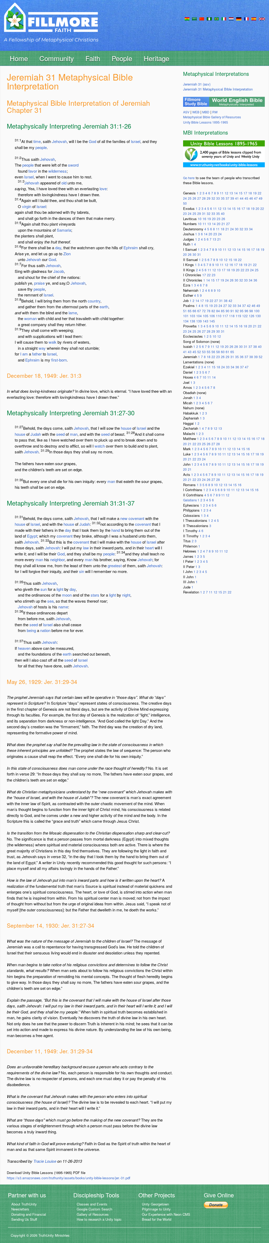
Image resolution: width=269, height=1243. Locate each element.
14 (236, 193)
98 (251, 311)
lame (73, 312)
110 (218, 316)
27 (199, 198)
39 (232, 198)
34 (251, 229)
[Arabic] (194, 18)
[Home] (51, 22)
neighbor (57, 559)
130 (258, 316)
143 (205, 321)
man (73, 434)
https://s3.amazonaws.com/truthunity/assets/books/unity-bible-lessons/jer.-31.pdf (68, 1177)
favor (32, 171)
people (41, 147)
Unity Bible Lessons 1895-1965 (205, 122)
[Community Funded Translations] (262, 18)
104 (199, 316)
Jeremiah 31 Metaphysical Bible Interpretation (218, 89)
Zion (67, 253)
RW (215, 112)
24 (185, 198)
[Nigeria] (209, 18)
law (86, 547)
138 (192, 321)
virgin (26, 206)
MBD (205, 112)
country (94, 301)
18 (250, 193)
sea (50, 601)
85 (223, 311)
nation (45, 630)
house (126, 428)
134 (186, 321)
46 (251, 198)
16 (238, 208)
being (31, 630)
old (63, 182)
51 (185, 311)
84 (218, 311)
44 (242, 198)
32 (213, 198)
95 (242, 311)
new (123, 518)
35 (223, 198)
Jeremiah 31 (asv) (196, 84)
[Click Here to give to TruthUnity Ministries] (216, 1204)
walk (52, 342)
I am (24, 354)
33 (218, 198)
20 (257, 208)
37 (227, 198)
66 (194, 311)
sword (73, 165)
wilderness (57, 171)
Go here (189, 178)
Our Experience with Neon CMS (166, 1214)
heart (149, 547)
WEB (195, 112)
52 (199, 351)
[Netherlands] (231, 18)
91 (232, 311)
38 (225, 300)
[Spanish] (253, 18)
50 (185, 203)
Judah (35, 434)
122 (245, 316)
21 (223, 223)
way (42, 348)
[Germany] (238, 18)
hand (115, 530)
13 (231, 193)
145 (212, 321)
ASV (186, 112)
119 (238, 316)
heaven (24, 648)
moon (67, 595)
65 (190, 311)
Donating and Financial (28, 1214)
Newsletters (20, 1209)
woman (30, 318)
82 (213, 311)
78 (208, 311)
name (63, 606)
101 (186, 316)
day (58, 247)
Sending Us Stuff (24, 1219)
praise (39, 283)
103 (192, 316)
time (37, 141)
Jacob (58, 271)
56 (213, 351)
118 (232, 316)
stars (95, 595)
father (37, 354)
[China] (201, 18)
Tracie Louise (44, 1161)
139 (199, 321)
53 (204, 351)
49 (260, 198)
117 (225, 316)
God (92, 141)
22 (259, 193)
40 (223, 213)
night (126, 595)
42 (230, 300)
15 (240, 193)
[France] (246, 18)
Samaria (64, 230)
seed (60, 434)
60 (223, 351)
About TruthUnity (24, 1204)
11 (222, 193)
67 (199, 311)
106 (212, 316)
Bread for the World (156, 1219)
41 (237, 198)
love (103, 188)
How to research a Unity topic (99, 1219)
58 (218, 351)
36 (255, 280)
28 (204, 198)
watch (100, 446)
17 (245, 193)
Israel (135, 141)
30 (237, 229)
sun (43, 589)
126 (251, 316)
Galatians (190, 500)
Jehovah (59, 141)
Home (19, 58)
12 (226, 193)
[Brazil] (216, 18)
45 (246, 198)
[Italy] (223, 18)
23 (185, 213)
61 (227, 351)
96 (246, 311)
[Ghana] (187, 18)
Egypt (32, 536)
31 (204, 213)
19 (255, 193)
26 (194, 198)
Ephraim (130, 247)
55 (208, 351)
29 (208, 198)
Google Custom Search (94, 1209)
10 (199, 218)
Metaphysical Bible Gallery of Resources (212, 117)
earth (104, 306)
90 (227, 311)
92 (237, 311)
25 (190, 198)
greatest (115, 565)
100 (257, 311)
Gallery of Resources (93, 1214)
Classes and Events (92, 1204)
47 (256, 198)
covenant (136, 518)
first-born (59, 360)
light (59, 589)
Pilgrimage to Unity (156, 1209)
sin (81, 571)
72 (204, 311)
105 (205, 316)
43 (190, 351)
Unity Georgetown (155, 1204)
